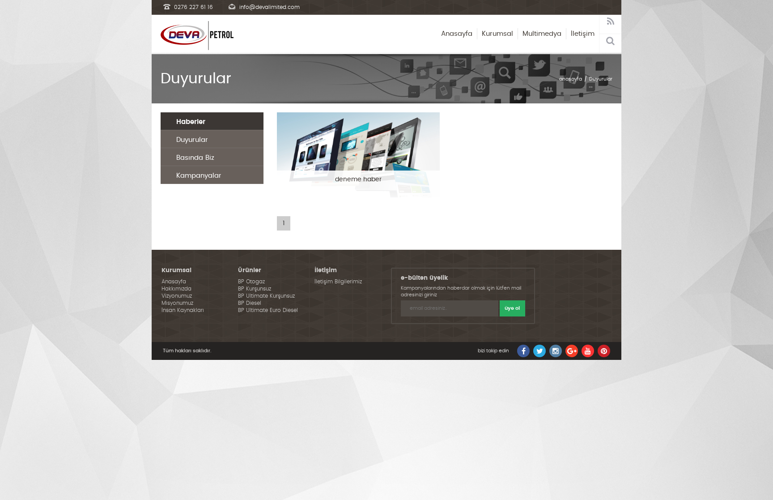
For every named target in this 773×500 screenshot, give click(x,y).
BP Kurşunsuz (254, 288)
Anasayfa (456, 33)
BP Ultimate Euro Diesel (268, 310)
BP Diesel (249, 303)
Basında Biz (195, 157)
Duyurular (600, 79)
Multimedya (541, 33)
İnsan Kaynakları (182, 310)
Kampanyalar (198, 175)
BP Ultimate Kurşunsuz (266, 296)
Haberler (190, 122)
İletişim (583, 33)
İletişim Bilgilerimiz (338, 281)
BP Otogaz (251, 281)
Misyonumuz (177, 303)
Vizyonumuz (176, 296)
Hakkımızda (176, 288)
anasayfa (570, 79)
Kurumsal (497, 33)
